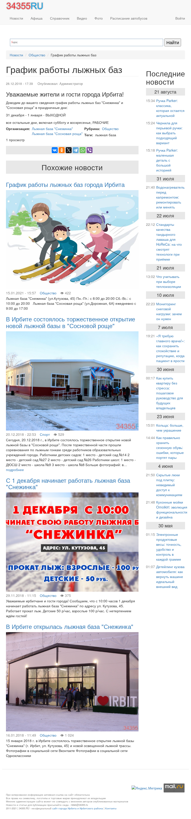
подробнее (15, 469)
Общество (37, 54)
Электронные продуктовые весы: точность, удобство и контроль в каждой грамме (168, 547)
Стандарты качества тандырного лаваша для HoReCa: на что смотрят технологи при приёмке (169, 242)
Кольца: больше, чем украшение (169, 428)
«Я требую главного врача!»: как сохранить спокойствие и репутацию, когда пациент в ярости (170, 348)
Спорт (45, 434)
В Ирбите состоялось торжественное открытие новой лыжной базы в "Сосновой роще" (70, 322)
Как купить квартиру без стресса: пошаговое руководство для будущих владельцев (169, 392)
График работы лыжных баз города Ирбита (65, 184)
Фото (99, 18)
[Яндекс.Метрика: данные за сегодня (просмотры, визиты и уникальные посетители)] (147, 787)
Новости (16, 18)
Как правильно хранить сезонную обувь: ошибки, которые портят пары (170, 447)
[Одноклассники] (62, 150)
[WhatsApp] (83, 150)
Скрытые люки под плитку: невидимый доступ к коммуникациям (169, 484)
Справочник (59, 18)
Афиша (37, 18)
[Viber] (90, 150)
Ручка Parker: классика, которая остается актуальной (170, 108)
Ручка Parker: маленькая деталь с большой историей (167, 160)
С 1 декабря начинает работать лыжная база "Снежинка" (68, 483)
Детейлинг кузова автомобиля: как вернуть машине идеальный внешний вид (170, 576)
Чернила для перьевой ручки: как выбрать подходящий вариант (169, 132)
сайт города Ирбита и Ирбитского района (77, 808)
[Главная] (26, 6)
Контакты (110, 808)
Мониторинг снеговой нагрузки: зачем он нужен (169, 311)
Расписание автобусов (128, 18)
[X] (69, 150)
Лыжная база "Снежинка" (52, 128)
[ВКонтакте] (55, 150)
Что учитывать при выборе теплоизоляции (168, 281)
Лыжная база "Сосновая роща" (57, 133)
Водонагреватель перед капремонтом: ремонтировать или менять (170, 197)
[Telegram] (76, 150)
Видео (82, 18)
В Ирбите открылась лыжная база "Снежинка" (69, 626)
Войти (180, 18)
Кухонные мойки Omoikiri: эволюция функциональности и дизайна (171, 509)
